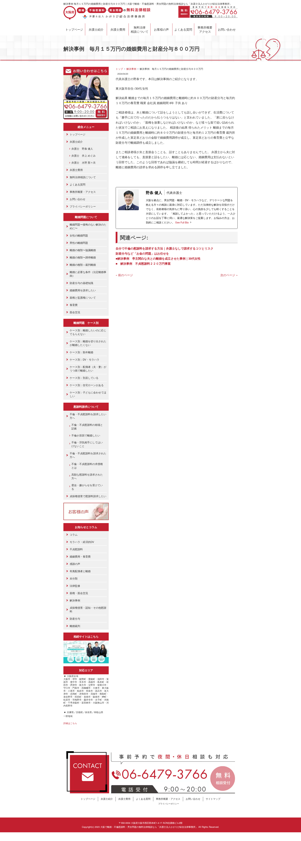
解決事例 (131, 68)
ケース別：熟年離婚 (81, 352)
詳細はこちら (70, 723)
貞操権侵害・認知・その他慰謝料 (88, 609)
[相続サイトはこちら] (86, 660)
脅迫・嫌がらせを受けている (87, 487)
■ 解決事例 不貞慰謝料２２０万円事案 (143, 263)
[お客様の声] (86, 517)
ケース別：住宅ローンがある (87, 385)
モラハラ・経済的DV (82, 542)
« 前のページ (124, 275)
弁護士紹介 (96, 29)
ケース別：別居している (84, 378)
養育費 (74, 305)
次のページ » (229, 275)
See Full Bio (182, 222)
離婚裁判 (75, 626)
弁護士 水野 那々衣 (83, 162)
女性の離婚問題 (79, 235)
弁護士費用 (117, 29)
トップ (119, 68)
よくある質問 (183, 29)
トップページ (74, 29)
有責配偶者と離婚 (80, 571)
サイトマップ (213, 798)
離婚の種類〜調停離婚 (83, 257)
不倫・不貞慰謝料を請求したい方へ (88, 416)
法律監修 (75, 585)
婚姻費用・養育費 (80, 556)
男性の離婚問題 (79, 242)
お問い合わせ (227, 29)
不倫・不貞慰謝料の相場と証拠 (87, 426)
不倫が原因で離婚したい (85, 435)
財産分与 (75, 618)
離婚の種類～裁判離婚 (83, 264)
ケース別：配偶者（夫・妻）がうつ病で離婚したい (88, 368)
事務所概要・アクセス (83, 192)
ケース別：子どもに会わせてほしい (88, 394)
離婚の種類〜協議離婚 (83, 250)
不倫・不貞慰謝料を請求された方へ (88, 455)
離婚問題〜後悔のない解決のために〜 (88, 226)
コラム (74, 534)
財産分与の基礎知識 (81, 283)
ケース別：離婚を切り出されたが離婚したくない (88, 343)
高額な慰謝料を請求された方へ (87, 476)
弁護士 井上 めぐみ (83, 155)
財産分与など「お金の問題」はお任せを (142, 253)
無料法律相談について (139, 29)
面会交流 (75, 312)
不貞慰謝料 (76, 549)
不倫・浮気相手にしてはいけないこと (87, 444)
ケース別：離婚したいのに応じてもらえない (88, 332)
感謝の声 (75, 564)
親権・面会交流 (79, 593)
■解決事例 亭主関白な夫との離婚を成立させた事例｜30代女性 (158, 258)
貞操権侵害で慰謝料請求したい (88, 496)
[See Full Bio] (191, 222)
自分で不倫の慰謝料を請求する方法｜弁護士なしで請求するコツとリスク (164, 248)
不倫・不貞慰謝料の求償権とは (87, 465)
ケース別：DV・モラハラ (84, 359)
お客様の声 (161, 29)
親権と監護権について (83, 297)
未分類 (74, 578)
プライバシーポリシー (83, 206)
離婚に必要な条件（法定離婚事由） (88, 273)
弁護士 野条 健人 (82, 148)
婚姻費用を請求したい (83, 290)
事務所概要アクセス (205, 29)
